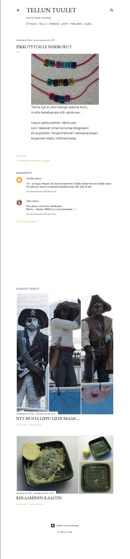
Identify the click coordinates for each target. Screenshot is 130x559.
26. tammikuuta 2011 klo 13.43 (41, 191)
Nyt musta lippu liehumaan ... (48, 418)
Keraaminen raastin (39, 497)
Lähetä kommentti (27, 221)
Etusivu (31, 23)
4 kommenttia (36, 504)
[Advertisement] (65, 255)
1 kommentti (35, 424)
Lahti (64, 23)
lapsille (46, 160)
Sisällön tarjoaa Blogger (67, 525)
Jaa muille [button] (21, 156)
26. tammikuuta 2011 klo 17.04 (41, 214)
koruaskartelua (35, 160)
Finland (76, 23)
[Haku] (112, 9)
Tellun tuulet (51, 10)
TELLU (43, 23)
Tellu (29, 201)
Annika (30, 178)
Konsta (54, 23)
